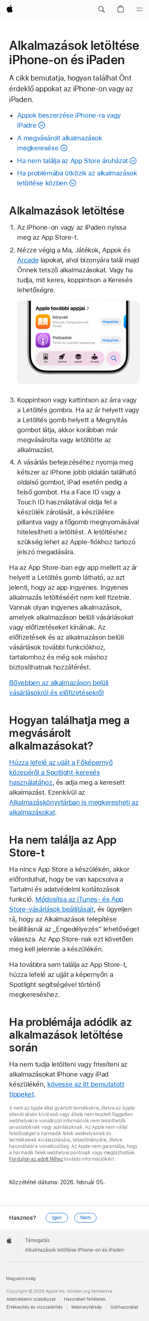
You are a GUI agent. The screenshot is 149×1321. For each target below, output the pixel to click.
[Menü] (139, 9)
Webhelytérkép (86, 1307)
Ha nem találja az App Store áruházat (72, 161)
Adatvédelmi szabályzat (31, 1299)
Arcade (28, 260)
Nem (85, 1218)
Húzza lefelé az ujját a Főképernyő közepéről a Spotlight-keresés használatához (60, 772)
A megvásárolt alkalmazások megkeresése (59, 143)
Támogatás (37, 1240)
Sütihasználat (124, 1307)
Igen (57, 1218)
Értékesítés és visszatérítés (34, 1307)
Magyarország (21, 1278)
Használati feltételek (85, 1299)
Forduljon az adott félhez (36, 1159)
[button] (101, 9)
